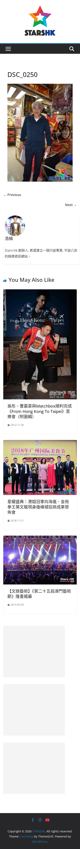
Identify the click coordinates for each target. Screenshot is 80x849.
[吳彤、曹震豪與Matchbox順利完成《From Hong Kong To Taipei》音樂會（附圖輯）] (40, 292)
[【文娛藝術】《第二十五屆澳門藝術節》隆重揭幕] (40, 538)
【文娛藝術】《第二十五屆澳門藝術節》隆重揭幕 (39, 593)
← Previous (12, 194)
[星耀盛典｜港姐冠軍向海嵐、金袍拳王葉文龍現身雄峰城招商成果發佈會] (40, 443)
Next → (71, 205)
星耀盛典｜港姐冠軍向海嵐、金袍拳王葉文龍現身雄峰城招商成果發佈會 (38, 507)
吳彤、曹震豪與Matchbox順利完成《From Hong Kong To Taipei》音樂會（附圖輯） (39, 411)
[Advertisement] (34, 651)
